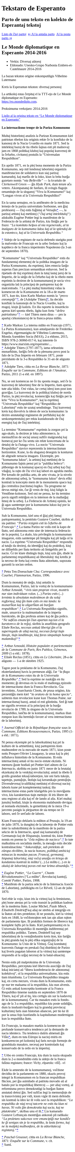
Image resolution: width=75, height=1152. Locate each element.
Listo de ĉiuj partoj (14, 34)
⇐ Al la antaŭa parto (41, 34)
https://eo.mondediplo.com (19, 101)
